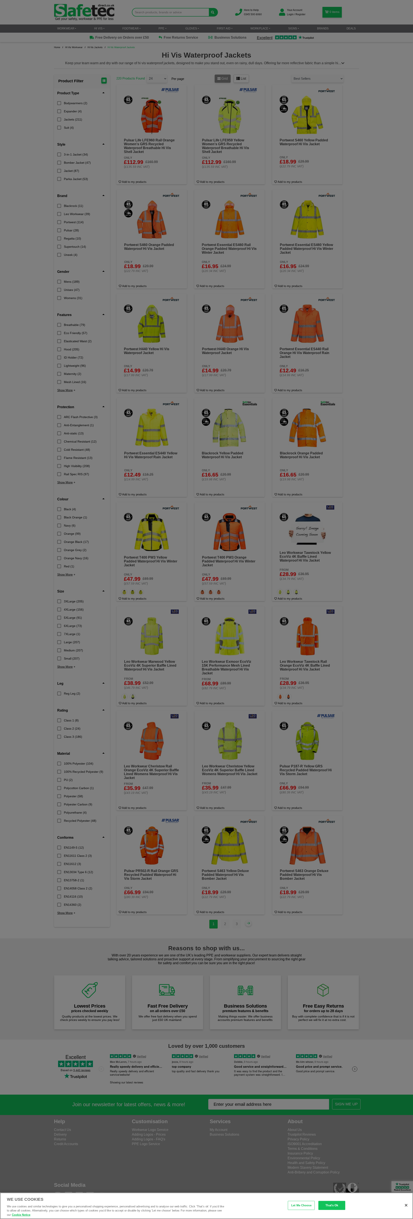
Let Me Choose (301, 1205)
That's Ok (331, 1205)
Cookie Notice (21, 1214)
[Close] (406, 1205)
